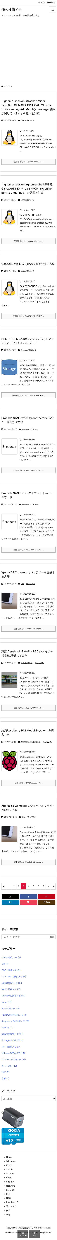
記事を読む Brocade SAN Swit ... (28, 470)
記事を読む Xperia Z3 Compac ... (28, 629)
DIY (22, 583)
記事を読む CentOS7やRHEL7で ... (28, 316)
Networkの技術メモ (30, 429)
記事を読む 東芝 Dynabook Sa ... (28, 708)
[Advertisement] (28, 51)
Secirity (7, 1027)
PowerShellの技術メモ (14, 1014)
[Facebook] (28, 896)
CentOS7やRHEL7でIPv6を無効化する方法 (28, 263)
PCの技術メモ (26, 663)
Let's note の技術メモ (14, 976)
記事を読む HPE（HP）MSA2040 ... (28, 395)
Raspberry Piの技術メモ (30, 742)
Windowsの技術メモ (14, 1059)
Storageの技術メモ (28, 350)
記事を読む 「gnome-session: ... (28, 162)
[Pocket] (28, 902)
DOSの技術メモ (11, 970)
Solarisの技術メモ (12, 1034)
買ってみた (30, 583)
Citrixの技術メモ (11, 957)
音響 (5, 1078)
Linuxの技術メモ (27, 120)
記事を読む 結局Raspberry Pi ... (28, 783)
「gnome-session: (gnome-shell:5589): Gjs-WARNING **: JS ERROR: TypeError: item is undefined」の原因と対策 (27, 188)
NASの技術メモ (11, 989)
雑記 (5, 1072)
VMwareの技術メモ (13, 1053)
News (6, 1002)
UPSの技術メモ (11, 1046)
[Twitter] (10, 896)
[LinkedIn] (10, 902)
